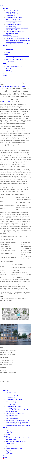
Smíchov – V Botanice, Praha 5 (13, 401)
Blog (7, 429)
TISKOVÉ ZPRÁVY (20, 86)
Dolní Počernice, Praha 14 (12, 396)
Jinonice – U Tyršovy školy (12, 411)
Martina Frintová (5, 101)
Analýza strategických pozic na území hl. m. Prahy (18, 425)
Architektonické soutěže (6, 86)
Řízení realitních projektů (12, 418)
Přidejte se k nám (10, 443)
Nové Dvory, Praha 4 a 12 (12, 392)
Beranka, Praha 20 (10, 397)
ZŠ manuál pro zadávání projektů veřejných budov (18, 422)
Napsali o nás (9, 432)
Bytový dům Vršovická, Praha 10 (13, 406)
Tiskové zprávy (9, 431)
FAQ (4, 455)
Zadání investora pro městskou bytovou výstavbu (18, 420)
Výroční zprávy (9, 453)
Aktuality (8, 434)
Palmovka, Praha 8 (10, 394)
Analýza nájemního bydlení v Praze (14, 424)
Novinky (5, 427)
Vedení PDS (8, 450)
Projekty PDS (6, 390)
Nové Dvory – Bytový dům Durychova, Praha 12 (17, 410)
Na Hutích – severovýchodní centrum (15, 413)
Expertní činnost (7, 417)
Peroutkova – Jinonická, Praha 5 (13, 403)
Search (2, 84)
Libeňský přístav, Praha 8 (12, 415)
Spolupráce (5, 436)
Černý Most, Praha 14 (11, 408)
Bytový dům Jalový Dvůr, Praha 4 (14, 399)
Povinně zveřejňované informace (14, 448)
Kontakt (5, 457)
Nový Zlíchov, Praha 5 (11, 404)
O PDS (7, 446)
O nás (4, 445)
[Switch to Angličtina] (3, 77)
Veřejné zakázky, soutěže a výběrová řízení (16, 441)
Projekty (14, 86)
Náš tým (8, 452)
